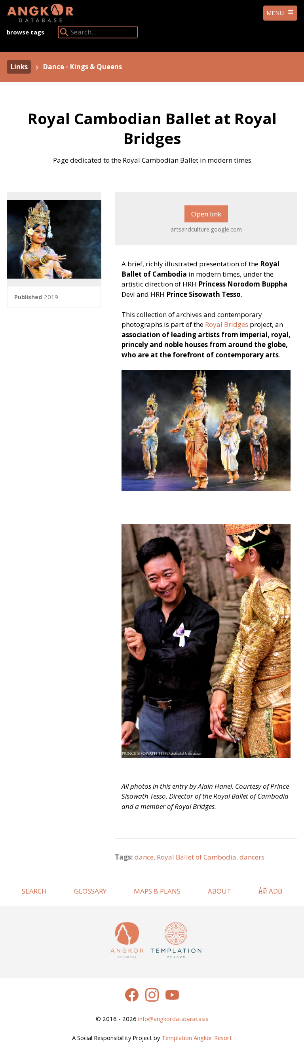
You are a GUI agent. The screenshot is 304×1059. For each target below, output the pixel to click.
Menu (275, 13)
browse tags (25, 32)
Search (34, 891)
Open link (206, 213)
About (219, 891)
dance (144, 857)
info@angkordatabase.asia (173, 1019)
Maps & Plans (157, 891)
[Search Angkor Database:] (64, 34)
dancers (251, 857)
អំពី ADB (270, 891)
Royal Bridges (226, 324)
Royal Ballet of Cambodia (196, 857)
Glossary (90, 891)
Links (19, 66)
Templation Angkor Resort (197, 1038)
